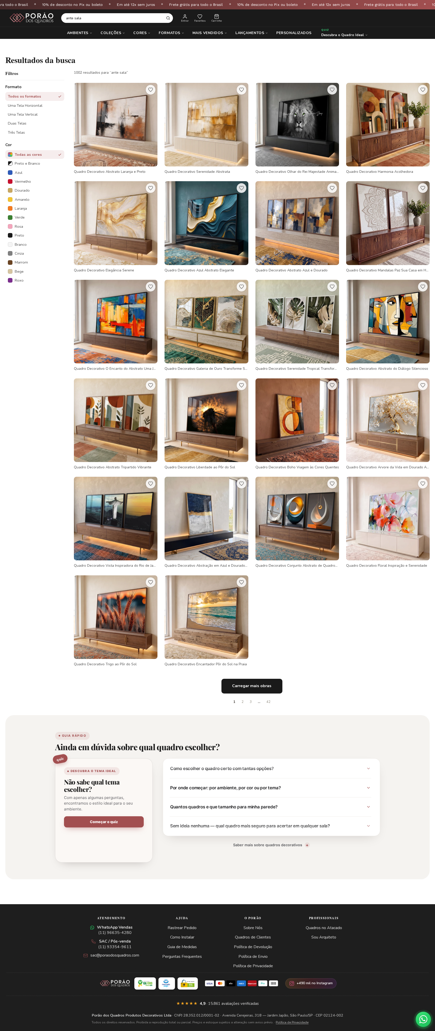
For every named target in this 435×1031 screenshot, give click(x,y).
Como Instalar (182, 937)
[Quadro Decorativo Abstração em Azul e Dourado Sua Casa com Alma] (206, 522)
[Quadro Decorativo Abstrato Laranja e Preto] (115, 128)
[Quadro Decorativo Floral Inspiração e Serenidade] (388, 522)
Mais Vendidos (207, 32)
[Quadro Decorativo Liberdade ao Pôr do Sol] (206, 424)
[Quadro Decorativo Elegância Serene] (115, 227)
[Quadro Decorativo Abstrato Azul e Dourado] (297, 227)
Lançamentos (249, 32)
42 (268, 702)
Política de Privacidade (253, 966)
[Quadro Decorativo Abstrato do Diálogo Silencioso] (388, 325)
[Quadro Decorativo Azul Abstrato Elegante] (206, 227)
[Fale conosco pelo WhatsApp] (423, 1019)
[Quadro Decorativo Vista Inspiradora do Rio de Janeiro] (115, 522)
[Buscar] (168, 18)
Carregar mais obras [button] (251, 686)
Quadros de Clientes (253, 937)
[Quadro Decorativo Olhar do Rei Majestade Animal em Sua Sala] (297, 128)
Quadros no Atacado (324, 928)
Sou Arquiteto (323, 937)
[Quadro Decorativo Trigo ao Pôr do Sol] (115, 621)
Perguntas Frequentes (182, 956)
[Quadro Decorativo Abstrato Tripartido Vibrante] (115, 424)
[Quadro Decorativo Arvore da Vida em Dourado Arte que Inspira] (388, 424)
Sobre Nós (253, 928)
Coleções (111, 32)
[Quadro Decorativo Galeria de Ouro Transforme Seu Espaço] (206, 325)
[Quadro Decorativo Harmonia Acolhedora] (388, 128)
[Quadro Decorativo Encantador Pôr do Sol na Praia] (206, 621)
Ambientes (77, 32)
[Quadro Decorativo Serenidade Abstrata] (206, 128)
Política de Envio (253, 956)
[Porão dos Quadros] (31, 18)
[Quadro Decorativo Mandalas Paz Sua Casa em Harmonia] (388, 227)
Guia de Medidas (182, 947)
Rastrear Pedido (182, 928)
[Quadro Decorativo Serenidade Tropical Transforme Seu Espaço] (297, 325)
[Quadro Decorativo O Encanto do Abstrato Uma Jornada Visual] (115, 325)
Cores (140, 32)
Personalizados (294, 32)
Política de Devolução (253, 947)
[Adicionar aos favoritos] (150, 90)
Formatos (169, 32)
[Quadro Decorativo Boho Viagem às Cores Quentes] (297, 424)
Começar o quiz (104, 822)
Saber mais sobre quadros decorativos (267, 845)
